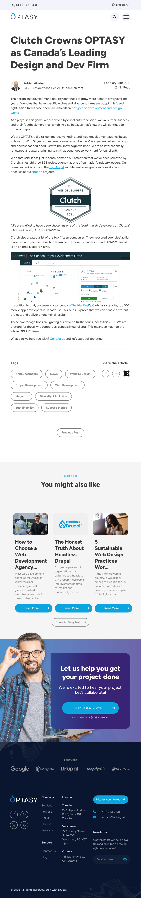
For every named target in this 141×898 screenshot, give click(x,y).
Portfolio (47, 811)
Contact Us (49, 851)
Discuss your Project (108, 799)
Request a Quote (88, 708)
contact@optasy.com (114, 817)
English (120, 4)
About (45, 817)
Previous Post (71, 432)
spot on (37, 172)
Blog (44, 857)
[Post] (126, 373)
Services (47, 805)
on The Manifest (78, 305)
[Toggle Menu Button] (126, 17)
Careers (46, 824)
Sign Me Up (125, 859)
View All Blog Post (68, 622)
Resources (48, 830)
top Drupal (56, 167)
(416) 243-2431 (26, 5)
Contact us (57, 339)
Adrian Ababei (34, 83)
